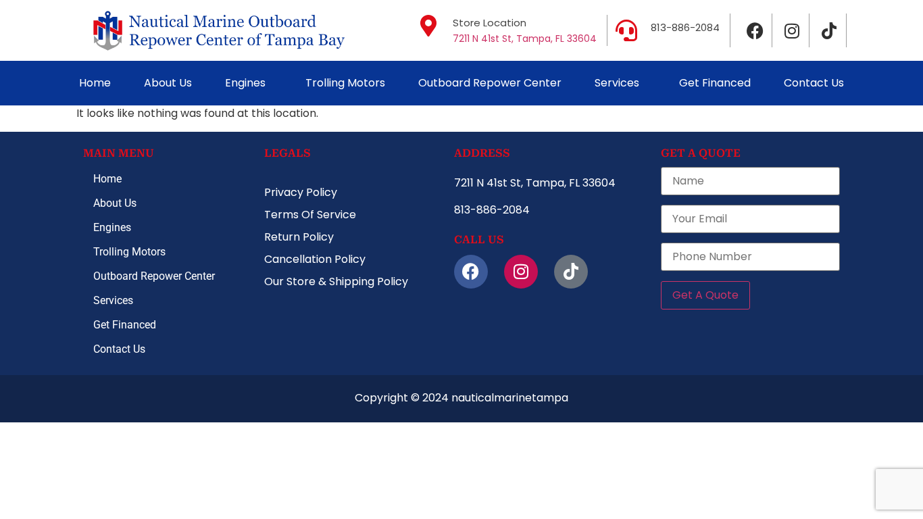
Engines (245, 83)
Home (95, 83)
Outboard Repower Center (490, 83)
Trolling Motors (345, 83)
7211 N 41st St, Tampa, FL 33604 (525, 38)
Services (617, 83)
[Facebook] (755, 30)
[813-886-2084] (626, 30)
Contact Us (814, 83)
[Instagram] (792, 30)
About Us (168, 83)
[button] (248, 83)
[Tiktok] (830, 30)
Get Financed (715, 83)
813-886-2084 (685, 27)
